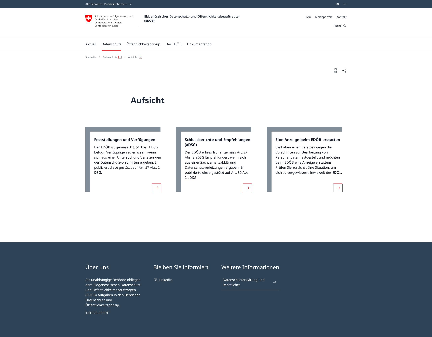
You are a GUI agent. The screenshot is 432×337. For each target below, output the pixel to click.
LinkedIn (165, 279)
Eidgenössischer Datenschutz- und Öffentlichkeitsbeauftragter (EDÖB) (193, 18)
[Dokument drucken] (335, 70)
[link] (125, 161)
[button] (91, 44)
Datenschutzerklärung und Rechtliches (244, 282)
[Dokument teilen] (344, 70)
